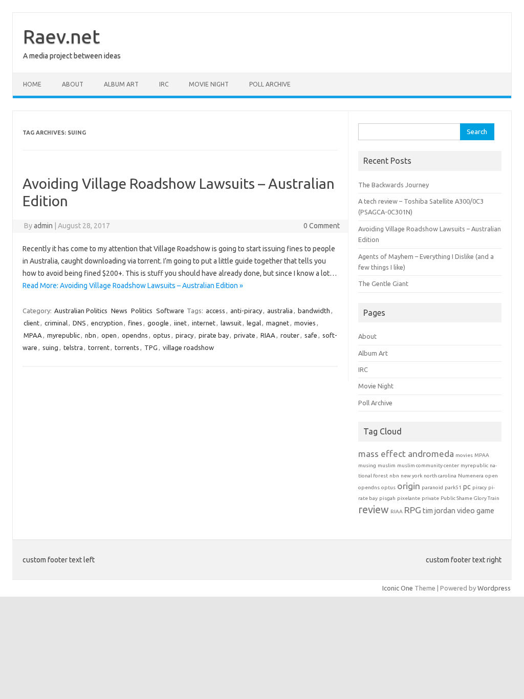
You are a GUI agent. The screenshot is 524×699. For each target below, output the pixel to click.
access (215, 310)
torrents (127, 347)
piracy (184, 335)
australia (280, 310)
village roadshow (188, 347)
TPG (151, 347)
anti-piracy (246, 310)
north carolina (440, 475)
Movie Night (209, 84)
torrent (99, 347)
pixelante (408, 498)
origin (408, 486)
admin (43, 226)
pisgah (387, 498)
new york (411, 475)
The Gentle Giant (383, 283)
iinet (180, 322)
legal (254, 322)
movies (305, 322)
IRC (163, 84)
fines (135, 322)
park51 (453, 487)
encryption (107, 322)
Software (170, 310)
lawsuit (231, 322)
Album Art (121, 84)
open (109, 335)
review (373, 509)
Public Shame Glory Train (470, 498)
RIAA (267, 335)
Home (32, 84)
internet (203, 322)
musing (367, 465)
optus (161, 335)
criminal (56, 322)
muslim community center (428, 465)
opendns (135, 335)
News (119, 310)
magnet (277, 322)
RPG (412, 510)
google (158, 322)
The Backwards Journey (393, 184)
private (244, 335)
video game (475, 510)
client (31, 322)
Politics (141, 310)
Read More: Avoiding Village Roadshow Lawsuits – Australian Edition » (133, 285)
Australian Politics (80, 310)
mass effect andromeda (406, 453)
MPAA (33, 335)
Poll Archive (270, 84)
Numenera (471, 475)
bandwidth (314, 310)
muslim (387, 465)
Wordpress (494, 588)
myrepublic (63, 335)
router (289, 335)
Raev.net (61, 36)
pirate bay (214, 335)
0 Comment (321, 226)
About (72, 84)
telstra (73, 347)
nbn (90, 335)
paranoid (432, 487)
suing (50, 347)
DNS (79, 322)
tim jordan (439, 510)
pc (467, 486)
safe (310, 335)
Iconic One (397, 588)
